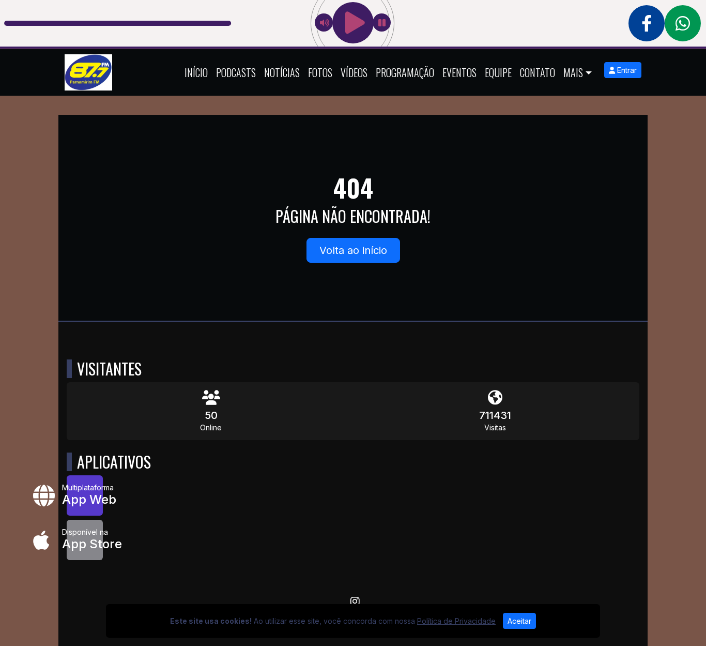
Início (196, 72)
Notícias (282, 72)
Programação (405, 72)
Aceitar (519, 621)
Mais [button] (573, 72)
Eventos (459, 72)
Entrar (626, 70)
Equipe (498, 72)
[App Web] (85, 495)
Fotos (320, 72)
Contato (537, 72)
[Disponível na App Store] (85, 540)
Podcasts (236, 72)
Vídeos (354, 72)
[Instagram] (355, 601)
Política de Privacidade (456, 621)
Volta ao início (353, 250)
